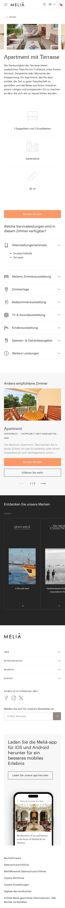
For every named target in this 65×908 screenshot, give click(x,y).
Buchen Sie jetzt (32, 214)
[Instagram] (13, 698)
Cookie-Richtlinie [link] (14, 878)
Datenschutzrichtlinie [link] (16, 864)
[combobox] (52, 4)
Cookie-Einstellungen (16, 884)
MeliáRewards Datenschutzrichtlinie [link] (25, 871)
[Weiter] (43, 483)
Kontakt (8, 678)
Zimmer (12, 17)
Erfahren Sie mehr (32, 472)
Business (9, 669)
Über (6, 652)
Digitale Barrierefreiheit (18, 891)
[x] (21, 698)
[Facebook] (6, 698)
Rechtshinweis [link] (12, 858)
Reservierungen (13, 661)
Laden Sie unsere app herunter (30, 775)
